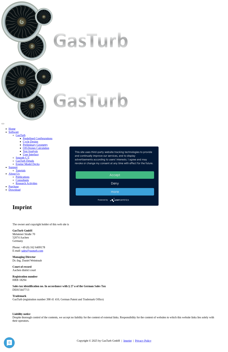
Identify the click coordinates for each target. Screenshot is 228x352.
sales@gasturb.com (32, 250)
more (115, 192)
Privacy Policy (143, 340)
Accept (115, 175)
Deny (115, 183)
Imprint (127, 340)
